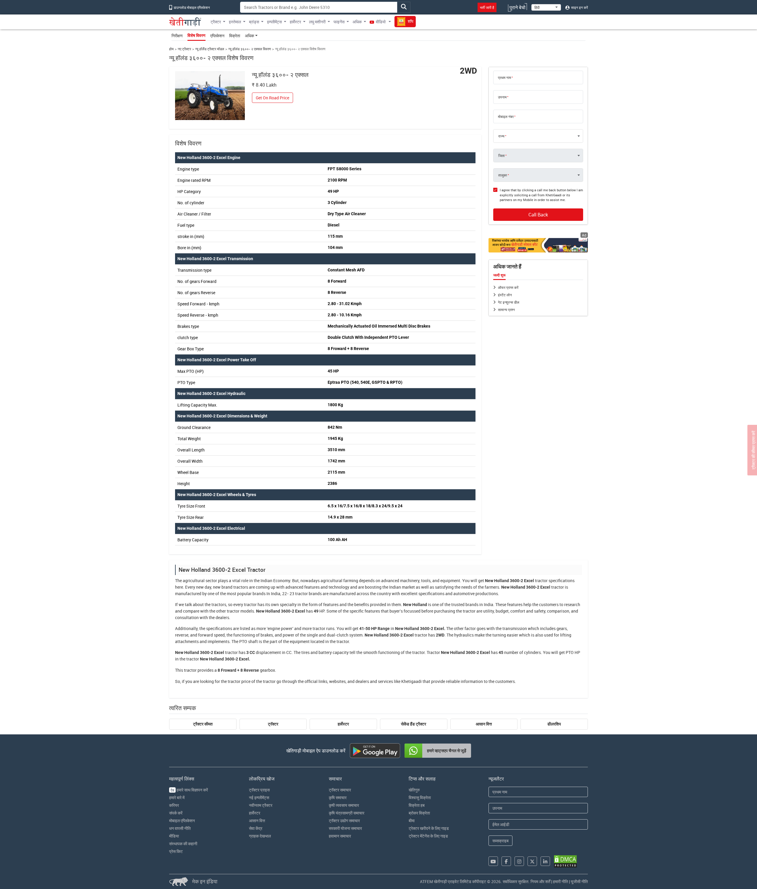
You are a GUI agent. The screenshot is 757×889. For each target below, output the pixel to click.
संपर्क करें (175, 813)
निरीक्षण (177, 35)
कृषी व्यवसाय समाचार (344, 805)
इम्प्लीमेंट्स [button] (274, 22)
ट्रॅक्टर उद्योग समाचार (344, 820)
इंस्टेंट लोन (505, 294)
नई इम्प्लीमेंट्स (259, 797)
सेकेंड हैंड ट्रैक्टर (413, 724)
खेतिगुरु (414, 790)
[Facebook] (506, 861)
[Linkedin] (545, 861)
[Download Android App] (375, 750)
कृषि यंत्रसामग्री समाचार (346, 813)
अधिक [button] (357, 22)
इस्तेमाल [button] (235, 22)
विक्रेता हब (417, 805)
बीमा (412, 820)
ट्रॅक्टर (273, 724)
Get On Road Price (272, 98)
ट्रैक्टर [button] (216, 22)
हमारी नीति (560, 881)
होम (171, 49)
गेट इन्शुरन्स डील (508, 302)
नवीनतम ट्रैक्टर (260, 805)
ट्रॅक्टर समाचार (340, 790)
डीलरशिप (554, 724)
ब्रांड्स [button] (254, 22)
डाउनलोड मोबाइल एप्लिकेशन (191, 7)
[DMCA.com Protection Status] (565, 861)
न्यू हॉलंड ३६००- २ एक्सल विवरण (249, 49)
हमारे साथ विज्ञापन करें (189, 790)
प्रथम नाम (504, 77)
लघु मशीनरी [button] (317, 22)
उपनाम (502, 97)
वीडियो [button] (380, 22)
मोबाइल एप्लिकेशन (182, 820)
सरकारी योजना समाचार (345, 828)
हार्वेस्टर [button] (295, 22)
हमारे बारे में (177, 797)
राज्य (501, 136)
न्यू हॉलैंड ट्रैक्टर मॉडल (209, 49)
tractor (541, 580)
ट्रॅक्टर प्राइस (259, 790)
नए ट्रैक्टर (184, 49)
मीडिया (174, 836)
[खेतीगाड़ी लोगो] (185, 22)
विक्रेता (234, 35)
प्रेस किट (176, 851)
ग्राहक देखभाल (260, 836)
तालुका (502, 175)
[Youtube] (493, 861)
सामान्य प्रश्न (506, 309)
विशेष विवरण (196, 35)
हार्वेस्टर (343, 724)
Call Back (538, 214)
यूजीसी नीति (579, 881)
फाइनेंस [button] (339, 22)
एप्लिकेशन (217, 35)
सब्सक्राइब (500, 840)
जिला (501, 155)
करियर (174, 805)
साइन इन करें (579, 7)
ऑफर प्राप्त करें (508, 287)
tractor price (239, 681)
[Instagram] (519, 861)
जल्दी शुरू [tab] (499, 275)
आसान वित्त (484, 724)
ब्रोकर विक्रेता (419, 813)
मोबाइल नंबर (506, 116)
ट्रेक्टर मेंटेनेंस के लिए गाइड (428, 836)
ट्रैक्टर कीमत (203, 724)
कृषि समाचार (338, 797)
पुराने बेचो (517, 7)
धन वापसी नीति (180, 828)
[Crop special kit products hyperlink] (538, 245)
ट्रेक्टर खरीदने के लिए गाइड (429, 828)
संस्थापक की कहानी (183, 843)
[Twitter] (532, 861)
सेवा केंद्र (255, 828)
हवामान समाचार (340, 836)
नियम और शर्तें (540, 881)
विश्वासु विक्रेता (420, 797)
